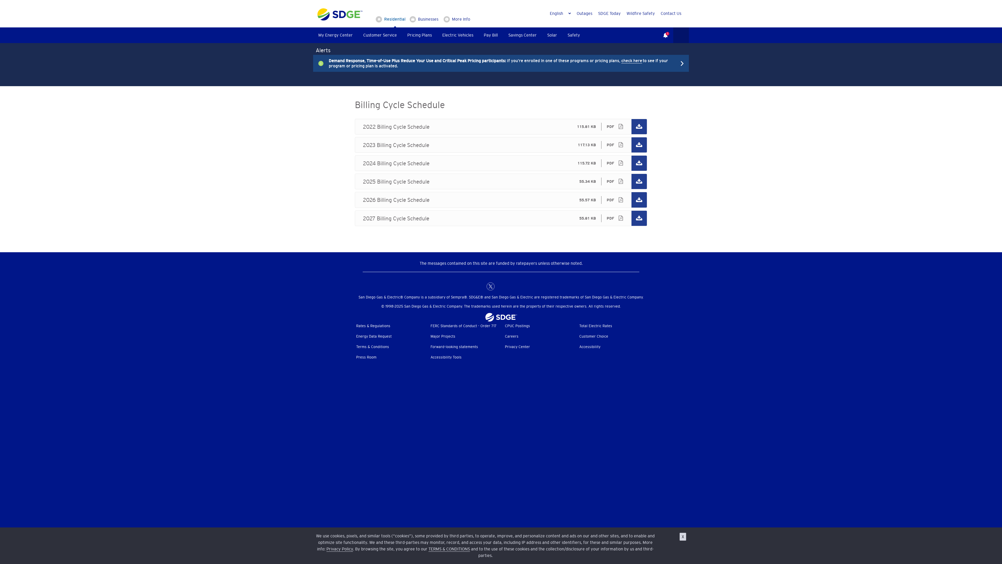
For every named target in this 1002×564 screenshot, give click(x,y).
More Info (461, 19)
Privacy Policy (339, 549)
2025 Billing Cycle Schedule (501, 181)
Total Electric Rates (595, 326)
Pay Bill (491, 35)
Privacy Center (517, 347)
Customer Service (380, 35)
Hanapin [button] (681, 35)
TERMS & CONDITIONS (449, 549)
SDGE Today (609, 13)
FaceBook (480, 286)
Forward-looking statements (454, 347)
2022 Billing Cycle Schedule (501, 126)
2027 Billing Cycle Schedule (501, 218)
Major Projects (443, 336)
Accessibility (589, 347)
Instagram (511, 286)
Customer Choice (593, 336)
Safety (574, 35)
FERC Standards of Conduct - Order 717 (464, 326)
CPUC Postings (517, 326)
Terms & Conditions (372, 347)
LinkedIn (501, 286)
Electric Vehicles (457, 35)
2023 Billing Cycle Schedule (501, 144)
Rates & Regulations (373, 326)
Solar (552, 35)
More (497, 63)
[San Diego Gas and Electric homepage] (340, 19)
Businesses (428, 19)
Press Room (366, 357)
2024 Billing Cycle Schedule (501, 163)
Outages (584, 13)
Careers (511, 336)
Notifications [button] (663, 31)
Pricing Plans (419, 35)
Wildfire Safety (641, 13)
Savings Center (522, 35)
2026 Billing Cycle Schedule (501, 199)
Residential (394, 19)
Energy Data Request (374, 336)
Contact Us (671, 13)
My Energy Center (335, 35)
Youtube (522, 286)
